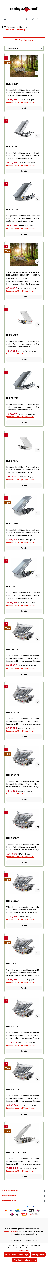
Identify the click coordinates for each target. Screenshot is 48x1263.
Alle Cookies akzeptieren (25, 1260)
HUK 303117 (12, 586)
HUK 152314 (12, 146)
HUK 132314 (12, 84)
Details (24, 108)
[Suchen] (27, 18)
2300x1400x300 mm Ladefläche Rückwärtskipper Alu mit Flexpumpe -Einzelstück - (24, 273)
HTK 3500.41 (12, 1089)
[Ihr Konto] (37, 18)
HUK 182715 (12, 398)
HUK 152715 (12, 209)
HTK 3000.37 (12, 964)
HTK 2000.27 (12, 649)
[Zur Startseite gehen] (24, 9)
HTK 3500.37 (12, 1026)
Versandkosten (10, 1231)
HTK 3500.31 (12, 901)
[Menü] (5, 18)
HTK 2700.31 (12, 775)
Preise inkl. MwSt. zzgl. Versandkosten (20, 102)
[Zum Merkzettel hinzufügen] (37, 73)
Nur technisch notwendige (16, 1254)
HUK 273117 (12, 524)
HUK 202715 (12, 335)
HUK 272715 (12, 461)
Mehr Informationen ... (24, 1250)
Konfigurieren (38, 1254)
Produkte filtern (25, 40)
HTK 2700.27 (12, 712)
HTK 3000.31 (12, 838)
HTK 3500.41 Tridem (16, 1152)
